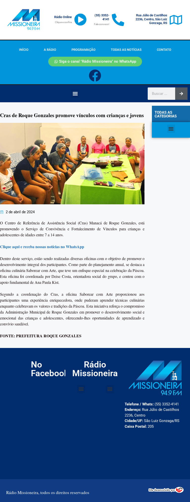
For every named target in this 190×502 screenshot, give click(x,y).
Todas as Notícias (126, 50)
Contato (164, 50)
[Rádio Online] (80, 19)
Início (23, 50)
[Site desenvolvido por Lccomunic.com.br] (166, 491)
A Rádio (50, 50)
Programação (83, 50)
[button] (75, 94)
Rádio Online (63, 17)
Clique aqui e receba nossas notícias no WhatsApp (42, 246)
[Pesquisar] (181, 93)
